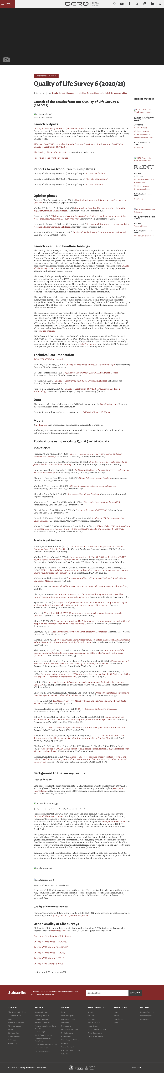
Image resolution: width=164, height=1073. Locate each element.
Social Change (40, 1032)
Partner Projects (146, 1016)
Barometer (91, 1019)
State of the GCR (94, 1023)
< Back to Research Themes (46, 76)
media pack (41, 425)
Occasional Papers (68, 1019)
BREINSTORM (41, 1068)
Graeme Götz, (139, 183)
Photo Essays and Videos (70, 1040)
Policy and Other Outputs (70, 1050)
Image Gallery (93, 1026)
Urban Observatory (95, 1033)
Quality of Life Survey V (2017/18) (50, 942)
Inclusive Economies (42, 1023)
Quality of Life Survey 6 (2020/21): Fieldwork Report (91, 373)
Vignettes (64, 1043)
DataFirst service (88, 344)
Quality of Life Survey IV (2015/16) (51, 947)
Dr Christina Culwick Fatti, (144, 179)
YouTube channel (46, 331)
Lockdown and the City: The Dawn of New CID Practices (79, 632)
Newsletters (118, 1019)
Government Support (42, 1051)
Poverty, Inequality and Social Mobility (45, 1027)
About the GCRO (14, 1016)
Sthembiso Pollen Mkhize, (76, 93)
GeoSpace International (113, 821)
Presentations (66, 1036)
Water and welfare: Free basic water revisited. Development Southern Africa (89, 586)
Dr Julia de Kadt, (58, 93)
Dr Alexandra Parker (142, 189)
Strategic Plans (13, 1033)
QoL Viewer (92, 1016)
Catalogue (12, 1040)
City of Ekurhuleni (95, 173)
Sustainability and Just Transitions (43, 1040)
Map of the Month (67, 1047)
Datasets (64, 1054)
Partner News (145, 1019)
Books (63, 1012)
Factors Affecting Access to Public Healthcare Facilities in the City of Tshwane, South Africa (81, 662)
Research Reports (67, 1016)
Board (10, 1029)
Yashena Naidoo (120, 93)
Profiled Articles (67, 1033)
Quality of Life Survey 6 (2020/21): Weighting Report (80, 381)
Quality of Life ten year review (49, 816)
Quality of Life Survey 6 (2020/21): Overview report (59, 128)
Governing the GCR (42, 1016)
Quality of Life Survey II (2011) (49, 958)
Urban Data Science (42, 1048)
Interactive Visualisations (97, 1029)
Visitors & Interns (14, 1026)
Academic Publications (69, 1029)
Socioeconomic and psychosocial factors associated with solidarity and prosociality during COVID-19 (79, 718)
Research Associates (16, 1023)
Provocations (66, 1026)
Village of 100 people (95, 1036)
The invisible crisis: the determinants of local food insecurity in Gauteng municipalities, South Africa (79, 736)
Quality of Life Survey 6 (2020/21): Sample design (90, 365)
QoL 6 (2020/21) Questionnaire (49, 359)
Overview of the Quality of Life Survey (52, 936)
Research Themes (41, 1012)
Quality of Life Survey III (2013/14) (51, 952)
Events (116, 1016)
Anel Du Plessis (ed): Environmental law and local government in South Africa (86, 727)
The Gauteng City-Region (17, 1012)
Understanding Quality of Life (46, 1044)
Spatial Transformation (43, 1035)
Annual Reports (14, 1036)
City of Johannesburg (96, 179)
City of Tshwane (94, 184)
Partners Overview (147, 1012)
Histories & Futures (42, 1019)
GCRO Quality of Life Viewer (97, 412)
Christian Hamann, (94, 93)
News (116, 1012)
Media (116, 1023)
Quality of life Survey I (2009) (48, 963)
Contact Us (12, 1043)
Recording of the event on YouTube (51, 158)
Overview (91, 1012)
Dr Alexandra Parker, (142, 134)
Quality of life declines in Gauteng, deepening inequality (100, 232)
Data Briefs (65, 1023)
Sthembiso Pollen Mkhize (144, 138)
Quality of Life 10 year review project (70, 915)
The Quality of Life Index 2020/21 (50, 152)
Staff (10, 1019)
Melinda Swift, (108, 93)
